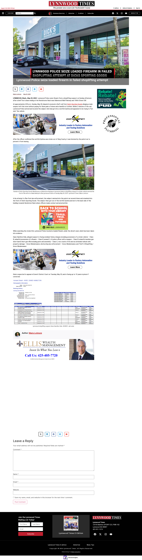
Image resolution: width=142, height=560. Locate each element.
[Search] (35, 13)
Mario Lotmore (35, 333)
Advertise (71, 13)
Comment (17, 445)
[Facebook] (113, 13)
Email (15, 477)
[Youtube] (126, 13)
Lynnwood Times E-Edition (71, 529)
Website (16, 485)
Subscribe (91, 13)
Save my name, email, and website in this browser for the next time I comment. (44, 493)
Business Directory (59, 13)
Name (16, 469)
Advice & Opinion (127, 8)
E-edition (116, 8)
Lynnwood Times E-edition (57, 540)
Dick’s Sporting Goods (74, 104)
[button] (15, 89)
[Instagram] (122, 13)
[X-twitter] (117, 13)
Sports (138, 8)
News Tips (90, 540)
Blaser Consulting (75, 547)
